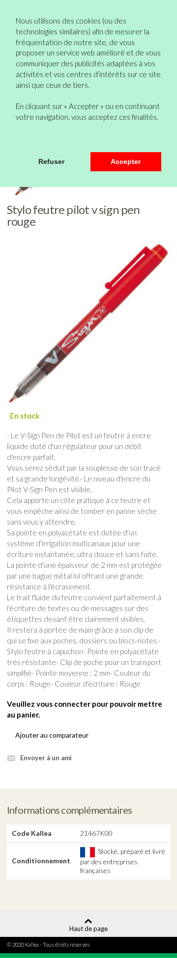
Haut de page (88, 928)
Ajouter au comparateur (51, 735)
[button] (17, 138)
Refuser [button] (51, 161)
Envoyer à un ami (46, 758)
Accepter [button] (126, 161)
